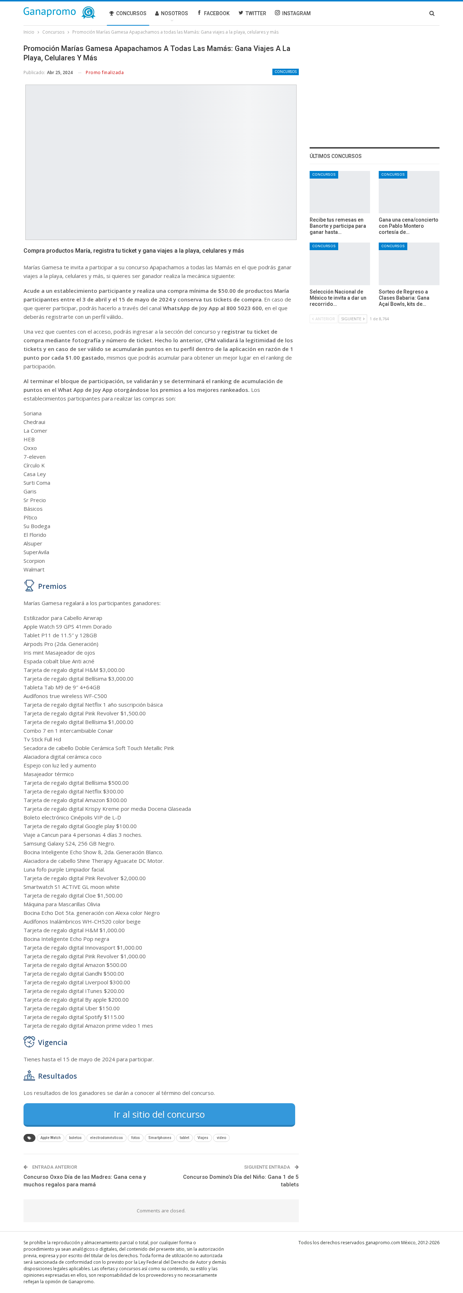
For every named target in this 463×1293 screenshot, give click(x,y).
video (221, 1138)
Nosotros (174, 13)
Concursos (131, 13)
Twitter (256, 13)
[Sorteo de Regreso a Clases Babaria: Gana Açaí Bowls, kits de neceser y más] (409, 264)
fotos (135, 1138)
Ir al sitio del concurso (159, 1114)
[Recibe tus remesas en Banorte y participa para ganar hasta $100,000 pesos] (340, 192)
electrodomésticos (106, 1138)
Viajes (202, 1138)
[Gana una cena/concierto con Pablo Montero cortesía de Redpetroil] (409, 192)
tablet (184, 1138)
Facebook (217, 13)
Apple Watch (51, 1138)
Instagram (296, 13)
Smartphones (159, 1138)
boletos (75, 1138)
